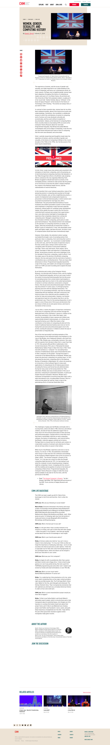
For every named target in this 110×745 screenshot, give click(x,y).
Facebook (17, 725)
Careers (59, 734)
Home (24, 19)
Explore (41, 5)
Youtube (22, 725)
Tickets (86, 5)
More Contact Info (89, 739)
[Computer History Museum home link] (24, 3)
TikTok (28, 725)
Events (71, 731)
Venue (59, 737)
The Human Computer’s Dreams (53, 478)
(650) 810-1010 (87, 736)
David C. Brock (29, 33)
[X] (21, 70)
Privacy (22, 740)
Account (89, 1)
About (52, 5)
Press (59, 731)
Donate (74, 5)
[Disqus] (53, 663)
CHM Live (37, 19)
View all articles (87, 692)
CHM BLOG (30, 19)
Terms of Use (17, 740)
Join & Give (59, 5)
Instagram (25, 725)
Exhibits (71, 734)
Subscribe (84, 1)
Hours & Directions (89, 732)
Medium (14, 725)
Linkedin (31, 725)
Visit (47, 5)
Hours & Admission (77, 1)
